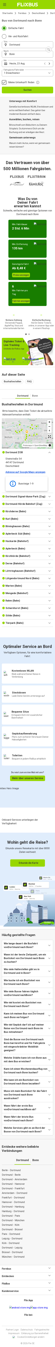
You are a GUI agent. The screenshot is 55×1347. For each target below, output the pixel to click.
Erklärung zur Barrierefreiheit (34, 1333)
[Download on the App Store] (39, 1308)
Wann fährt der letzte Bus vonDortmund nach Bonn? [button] (18, 1118)
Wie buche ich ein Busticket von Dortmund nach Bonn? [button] (22, 982)
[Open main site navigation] (4, 4)
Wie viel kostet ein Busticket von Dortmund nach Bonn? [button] (22, 1004)
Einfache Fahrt (16, 28)
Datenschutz (27, 1329)
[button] (27, 45)
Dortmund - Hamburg (13, 1206)
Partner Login (12, 1329)
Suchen (27, 89)
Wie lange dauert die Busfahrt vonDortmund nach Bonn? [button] (21, 945)
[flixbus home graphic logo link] (27, 4)
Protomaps (27, 445)
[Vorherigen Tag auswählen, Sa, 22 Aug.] (45, 63)
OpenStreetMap (40, 445)
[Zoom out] (49, 426)
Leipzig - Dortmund (12, 1238)
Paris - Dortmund (11, 1234)
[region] (27, 433)
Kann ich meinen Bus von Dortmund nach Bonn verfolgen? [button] (24, 1015)
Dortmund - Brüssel (12, 1229)
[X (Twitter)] (29, 1322)
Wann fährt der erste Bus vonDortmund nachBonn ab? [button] (20, 1107)
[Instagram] (27, 1322)
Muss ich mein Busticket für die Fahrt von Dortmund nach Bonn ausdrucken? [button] (25, 1095)
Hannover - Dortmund (13, 1202)
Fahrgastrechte (42, 1329)
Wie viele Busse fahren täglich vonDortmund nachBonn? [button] (21, 993)
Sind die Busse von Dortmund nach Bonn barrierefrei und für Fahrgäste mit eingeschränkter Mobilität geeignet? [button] (24, 1045)
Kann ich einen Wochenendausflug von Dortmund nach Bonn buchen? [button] (25, 1070)
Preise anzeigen (21, 275)
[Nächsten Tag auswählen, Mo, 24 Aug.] (49, 63)
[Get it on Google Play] (19, 1308)
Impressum (14, 1333)
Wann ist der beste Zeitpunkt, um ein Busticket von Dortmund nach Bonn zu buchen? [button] (25, 958)
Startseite (7, 13)
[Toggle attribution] (50, 445)
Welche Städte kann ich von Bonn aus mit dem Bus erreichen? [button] (25, 1059)
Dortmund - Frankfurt (13, 1188)
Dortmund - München (13, 1220)
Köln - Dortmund (10, 1243)
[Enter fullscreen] (49, 437)
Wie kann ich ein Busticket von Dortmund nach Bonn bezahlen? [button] (22, 1082)
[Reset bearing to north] (49, 431)
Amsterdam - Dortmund (14, 1193)
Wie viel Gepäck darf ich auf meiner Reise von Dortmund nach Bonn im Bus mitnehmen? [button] (24, 1028)
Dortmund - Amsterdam (14, 1179)
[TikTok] (30, 1322)
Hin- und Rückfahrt (18, 36)
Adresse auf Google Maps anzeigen (25, 472)
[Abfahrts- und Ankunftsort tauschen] (48, 49)
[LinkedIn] (28, 1322)
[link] (27, 879)
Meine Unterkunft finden (21, 82)
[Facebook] (26, 1322)
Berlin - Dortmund (11, 1170)
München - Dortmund (13, 1256)
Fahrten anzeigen (21, 301)
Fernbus (22, 13)
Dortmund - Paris (11, 1215)
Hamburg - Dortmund (13, 1211)
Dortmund (22, 395)
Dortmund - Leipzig (12, 1247)
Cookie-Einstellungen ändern (30, 1337)
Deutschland (38, 13)
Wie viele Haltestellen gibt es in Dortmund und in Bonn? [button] (21, 971)
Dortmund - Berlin (11, 1174)
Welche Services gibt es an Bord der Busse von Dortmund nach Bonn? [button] (24, 1129)
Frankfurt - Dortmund (13, 1197)
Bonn (35, 395)
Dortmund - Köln (10, 1224)
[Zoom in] (49, 422)
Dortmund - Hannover (13, 1183)
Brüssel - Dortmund (12, 1252)
